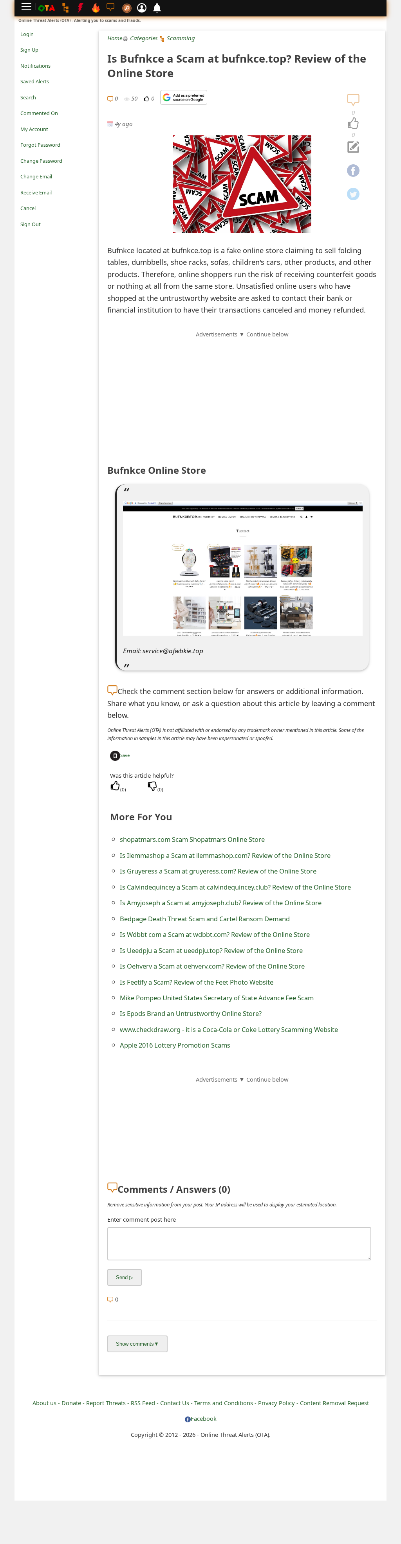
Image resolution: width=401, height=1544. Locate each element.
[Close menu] (24, 235)
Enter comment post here (141, 1219)
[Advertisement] (242, 393)
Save (125, 755)
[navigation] (353, 123)
